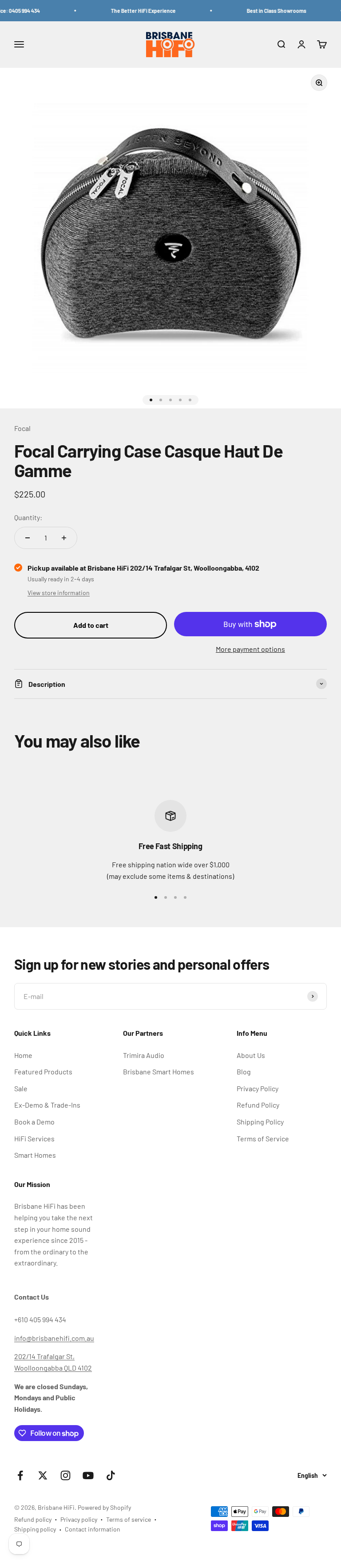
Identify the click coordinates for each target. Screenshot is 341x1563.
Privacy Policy (257, 1088)
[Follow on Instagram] (65, 1475)
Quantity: (28, 517)
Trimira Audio (143, 1055)
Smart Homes (35, 1155)
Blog (244, 1071)
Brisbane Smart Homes (158, 1071)
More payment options (250, 649)
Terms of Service (263, 1138)
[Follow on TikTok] (111, 1475)
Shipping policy (35, 1529)
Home (23, 1055)
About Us (251, 1055)
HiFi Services (34, 1138)
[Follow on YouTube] (88, 1475)
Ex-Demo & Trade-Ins (47, 1105)
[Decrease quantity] (27, 537)
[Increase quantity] (64, 537)
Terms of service (128, 1519)
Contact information (92, 1529)
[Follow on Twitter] (43, 1475)
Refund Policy (258, 1105)
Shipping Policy (260, 1121)
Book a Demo (34, 1121)
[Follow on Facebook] (20, 1475)
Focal (22, 428)
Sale (21, 1088)
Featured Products (43, 1071)
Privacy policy (78, 1519)
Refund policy (33, 1519)
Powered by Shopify (104, 1507)
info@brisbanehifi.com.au (54, 1338)
